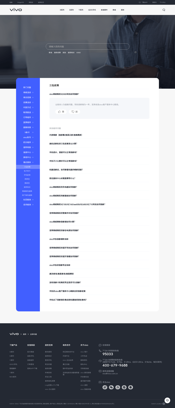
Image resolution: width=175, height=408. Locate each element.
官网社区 (41, 2)
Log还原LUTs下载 (52, 385)
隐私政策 (46, 404)
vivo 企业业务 (68, 360)
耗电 (50, 52)
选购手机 (30, 356)
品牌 (11, 2)
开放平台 (66, 356)
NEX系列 (13, 377)
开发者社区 (84, 377)
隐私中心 (83, 364)
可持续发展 (84, 368)
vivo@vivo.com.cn (110, 373)
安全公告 (48, 377)
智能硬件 (13, 368)
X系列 (12, 352)
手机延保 (27, 175)
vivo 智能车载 (85, 389)
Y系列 (12, 360)
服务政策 (57, 52)
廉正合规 (66, 364)
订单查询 (30, 364)
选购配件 (30, 360)
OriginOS (20, 2)
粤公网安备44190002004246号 (102, 404)
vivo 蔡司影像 (85, 373)
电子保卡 (27, 171)
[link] (16, 8)
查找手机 (48, 360)
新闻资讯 (83, 360)
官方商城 (30, 352)
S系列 (12, 356)
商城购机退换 (27, 191)
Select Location (156, 404)
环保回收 (48, 373)
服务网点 (71, 52)
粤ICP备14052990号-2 (83, 404)
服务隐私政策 (50, 381)
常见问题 (48, 364)
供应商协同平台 (68, 352)
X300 (78, 52)
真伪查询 (48, 352)
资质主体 (59, 404)
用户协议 (53, 404)
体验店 (31, 2)
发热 (64, 52)
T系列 (12, 373)
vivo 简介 (84, 352)
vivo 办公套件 (50, 389)
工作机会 (83, 356)
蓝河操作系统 (85, 381)
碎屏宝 (27, 179)
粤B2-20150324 (68, 404)
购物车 (154, 2)
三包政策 (27, 167)
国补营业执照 (68, 368)
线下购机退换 (27, 195)
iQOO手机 (13, 364)
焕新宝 (27, 183)
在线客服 (106, 345)
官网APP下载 (32, 368)
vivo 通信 (84, 385)
